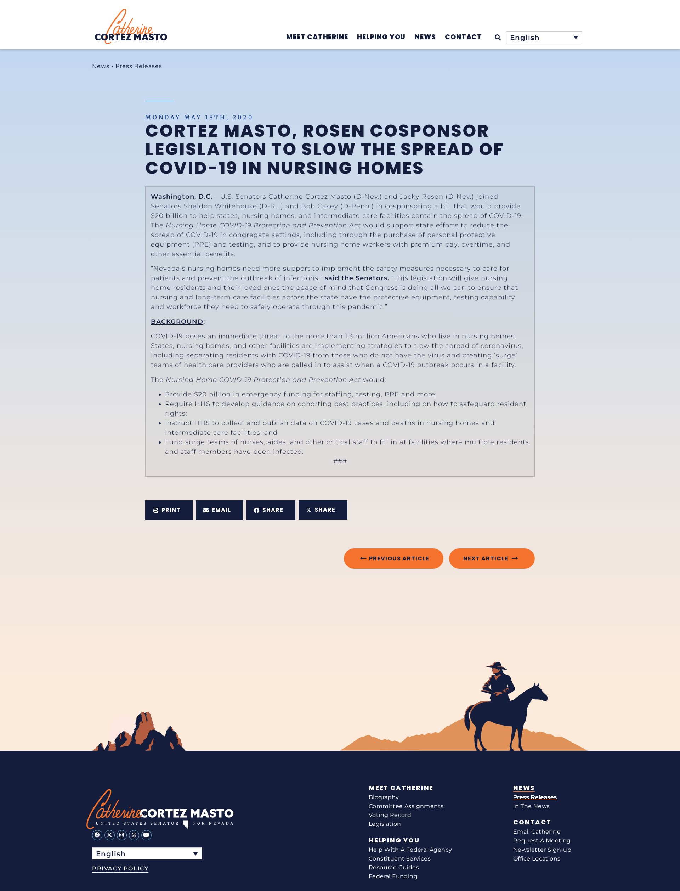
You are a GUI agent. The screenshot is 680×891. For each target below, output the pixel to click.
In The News (531, 806)
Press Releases (138, 66)
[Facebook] (97, 835)
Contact (532, 822)
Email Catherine (537, 831)
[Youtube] (146, 835)
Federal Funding (393, 876)
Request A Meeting (542, 840)
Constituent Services (400, 858)
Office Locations (536, 858)
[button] (169, 510)
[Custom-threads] (134, 835)
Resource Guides (394, 867)
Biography (384, 797)
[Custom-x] (109, 835)
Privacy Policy (120, 868)
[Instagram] (122, 835)
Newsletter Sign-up (542, 849)
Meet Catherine (401, 788)
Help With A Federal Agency (410, 849)
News (100, 66)
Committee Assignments (406, 806)
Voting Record (390, 815)
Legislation (385, 823)
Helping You (394, 840)
